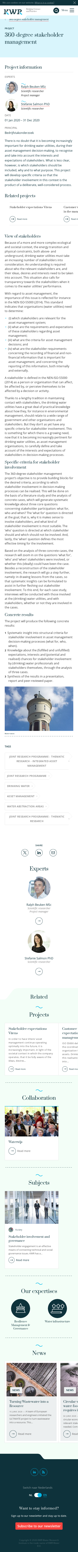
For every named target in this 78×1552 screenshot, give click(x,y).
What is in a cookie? (44, 2)
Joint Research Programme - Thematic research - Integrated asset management (37, 761)
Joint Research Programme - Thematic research (37, 819)
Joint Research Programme (27, 776)
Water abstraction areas (25, 806)
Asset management (20, 796)
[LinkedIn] (39, 852)
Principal (11, 127)
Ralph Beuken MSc (33, 87)
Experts (10, 76)
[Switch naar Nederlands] (38, 1495)
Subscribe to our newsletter (39, 1526)
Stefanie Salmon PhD (35, 104)
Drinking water (18, 786)
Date (8, 115)
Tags (8, 746)
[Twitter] (24, 852)
